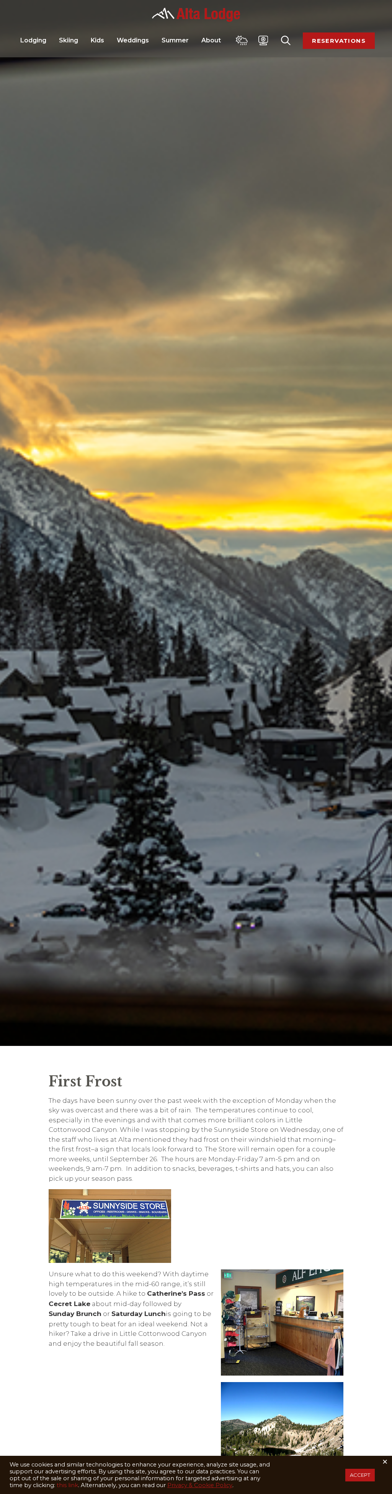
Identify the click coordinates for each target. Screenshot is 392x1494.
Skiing (69, 40)
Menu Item (242, 40)
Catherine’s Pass (176, 1293)
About (211, 40)
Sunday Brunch (75, 1314)
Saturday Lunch (138, 1314)
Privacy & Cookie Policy (199, 1485)
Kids (98, 40)
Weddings (133, 40)
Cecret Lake (69, 1304)
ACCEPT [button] (360, 1475)
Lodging (34, 40)
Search (285, 40)
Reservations (339, 40)
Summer (176, 40)
